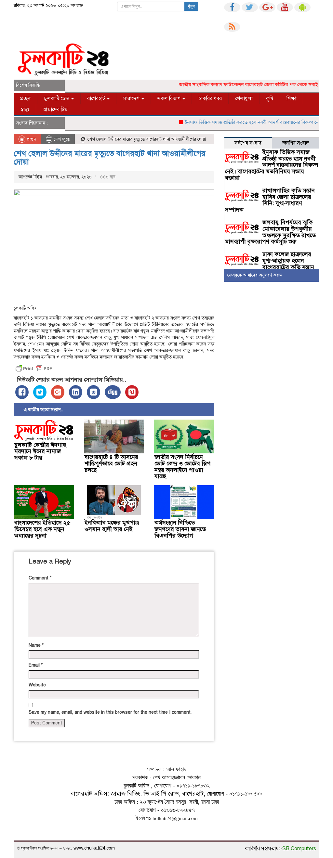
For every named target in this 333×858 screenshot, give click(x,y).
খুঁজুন (191, 6)
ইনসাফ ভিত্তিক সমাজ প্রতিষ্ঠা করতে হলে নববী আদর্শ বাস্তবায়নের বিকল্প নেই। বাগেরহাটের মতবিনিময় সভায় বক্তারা (271, 165)
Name (36, 645)
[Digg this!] (113, 392)
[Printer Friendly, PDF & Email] (34, 368)
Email (36, 665)
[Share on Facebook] (22, 392)
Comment (40, 578)
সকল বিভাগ (169, 98)
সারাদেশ (132, 98)
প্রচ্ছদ (25, 98)
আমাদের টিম (55, 109)
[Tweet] (40, 392)
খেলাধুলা (244, 98)
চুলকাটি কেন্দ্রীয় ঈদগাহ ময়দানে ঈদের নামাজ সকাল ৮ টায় (40, 451)
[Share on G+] (57, 392)
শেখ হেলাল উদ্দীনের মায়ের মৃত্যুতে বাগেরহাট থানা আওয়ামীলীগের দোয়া (110, 158)
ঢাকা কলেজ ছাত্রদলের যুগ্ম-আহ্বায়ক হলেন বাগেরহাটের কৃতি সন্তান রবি (269, 264)
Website (37, 685)
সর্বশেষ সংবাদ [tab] (247, 143)
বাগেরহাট (96, 98)
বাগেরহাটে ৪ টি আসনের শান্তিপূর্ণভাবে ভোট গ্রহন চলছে (111, 463)
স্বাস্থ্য (24, 109)
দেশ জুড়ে (62, 139)
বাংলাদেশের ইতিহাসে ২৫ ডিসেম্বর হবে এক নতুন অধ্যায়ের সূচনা (42, 529)
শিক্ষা (291, 98)
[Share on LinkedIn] (75, 392)
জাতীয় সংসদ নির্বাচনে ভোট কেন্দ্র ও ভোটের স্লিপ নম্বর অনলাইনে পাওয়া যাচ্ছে (182, 466)
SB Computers (299, 848)
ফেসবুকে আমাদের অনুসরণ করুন (254, 275)
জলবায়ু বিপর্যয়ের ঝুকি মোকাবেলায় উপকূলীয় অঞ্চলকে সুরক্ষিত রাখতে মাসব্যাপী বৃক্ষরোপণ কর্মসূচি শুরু (270, 232)
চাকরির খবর (210, 98)
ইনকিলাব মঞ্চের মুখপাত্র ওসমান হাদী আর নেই (112, 526)
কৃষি (269, 98)
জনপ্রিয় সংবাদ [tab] (295, 143)
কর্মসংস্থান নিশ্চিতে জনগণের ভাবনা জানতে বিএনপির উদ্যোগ (180, 529)
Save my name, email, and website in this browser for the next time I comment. (110, 712)
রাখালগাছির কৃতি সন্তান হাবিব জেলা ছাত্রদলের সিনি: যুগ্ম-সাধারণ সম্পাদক (270, 200)
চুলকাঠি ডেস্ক (57, 98)
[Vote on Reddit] (93, 392)
